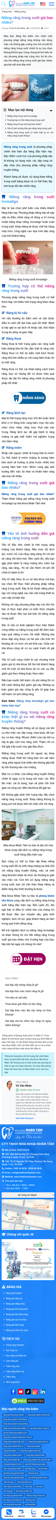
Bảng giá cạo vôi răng (16, 1319)
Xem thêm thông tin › (25, 1118)
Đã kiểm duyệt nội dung (30, 1090)
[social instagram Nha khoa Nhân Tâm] (35, 1391)
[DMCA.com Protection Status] (28, 1400)
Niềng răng (20, 11)
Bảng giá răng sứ (14, 1298)
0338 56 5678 (35, 1168)
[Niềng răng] (28, 398)
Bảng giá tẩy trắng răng (17, 1314)
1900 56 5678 (19, 1168)
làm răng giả (8, 1491)
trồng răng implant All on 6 (38, 1442)
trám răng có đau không (12, 1487)
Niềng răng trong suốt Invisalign (22, 116)
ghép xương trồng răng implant (14, 1428)
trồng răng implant (33, 1446)
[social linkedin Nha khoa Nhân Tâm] (42, 1391)
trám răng (28, 1487)
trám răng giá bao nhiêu (12, 1469)
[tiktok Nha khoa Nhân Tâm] (28, 1391)
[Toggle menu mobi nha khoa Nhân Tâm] (51, 4)
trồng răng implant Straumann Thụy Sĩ (17, 1437)
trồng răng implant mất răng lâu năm (37, 1460)
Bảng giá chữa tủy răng (17, 1330)
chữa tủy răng (33, 1473)
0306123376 (23, 1150)
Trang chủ (7, 11)
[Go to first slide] (49, 1214)
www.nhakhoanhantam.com (28, 1176)
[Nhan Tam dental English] (43, 4)
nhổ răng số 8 (30, 1500)
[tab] (27, 1227)
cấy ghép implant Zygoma (39, 1428)
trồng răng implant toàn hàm (30, 1451)
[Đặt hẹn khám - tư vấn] (28, 959)
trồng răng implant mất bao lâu (38, 1415)
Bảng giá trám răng (15, 1325)
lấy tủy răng (43, 1469)
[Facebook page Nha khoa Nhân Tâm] (13, 1391)
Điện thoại (9, 1516)
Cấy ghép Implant (9, 1451)
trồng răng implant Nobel (35, 1455)
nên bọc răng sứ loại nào (35, 1496)
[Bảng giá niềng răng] (28, 518)
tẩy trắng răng (30, 1469)
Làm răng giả (12, 1361)
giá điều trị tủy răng (29, 1004)
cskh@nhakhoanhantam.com (26, 1172)
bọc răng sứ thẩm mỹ (24, 1491)
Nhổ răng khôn (13, 1382)
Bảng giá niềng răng (15, 1303)
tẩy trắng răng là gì (25, 984)
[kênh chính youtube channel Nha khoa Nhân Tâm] (20, 1391)
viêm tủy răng (8, 1482)
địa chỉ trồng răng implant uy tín (15, 1433)
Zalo (34, 1516)
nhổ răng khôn (30, 1504)
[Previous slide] (6, 1214)
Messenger (46, 1516)
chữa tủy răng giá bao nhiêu (13, 1478)
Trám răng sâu (12, 1366)
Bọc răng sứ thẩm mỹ (16, 1355)
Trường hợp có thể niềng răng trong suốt (26, 120)
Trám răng (10, 1376)
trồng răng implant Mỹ (11, 1460)
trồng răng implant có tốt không (15, 1419)
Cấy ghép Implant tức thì (12, 1464)
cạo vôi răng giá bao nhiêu (37, 1478)
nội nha (22, 997)
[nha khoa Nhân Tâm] (22, 4)
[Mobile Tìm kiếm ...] (4, 4)
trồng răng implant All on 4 (13, 1446)
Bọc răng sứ (12, 1350)
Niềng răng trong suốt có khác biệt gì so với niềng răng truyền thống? (30, 134)
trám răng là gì (34, 991)
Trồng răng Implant (15, 1345)
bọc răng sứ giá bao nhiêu (13, 1496)
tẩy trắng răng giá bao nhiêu (13, 1473)
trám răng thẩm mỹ (24, 1482)
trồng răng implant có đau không (15, 1424)
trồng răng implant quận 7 (13, 1455)
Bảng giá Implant (14, 1293)
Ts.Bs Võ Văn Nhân (17, 28)
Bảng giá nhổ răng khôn (17, 1309)
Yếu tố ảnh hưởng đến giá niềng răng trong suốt (29, 128)
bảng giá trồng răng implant (13, 1415)
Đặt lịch (21, 1516)
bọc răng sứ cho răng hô (12, 1500)
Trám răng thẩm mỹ (15, 1371)
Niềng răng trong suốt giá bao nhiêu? (24, 124)
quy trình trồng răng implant (35, 1464)
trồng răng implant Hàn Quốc (14, 1442)
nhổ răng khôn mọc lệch (12, 1504)
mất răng (39, 1487)
